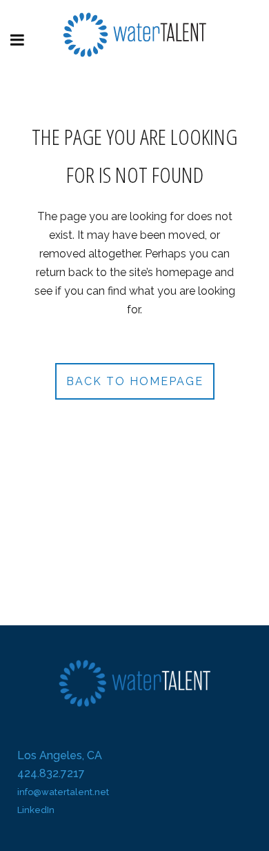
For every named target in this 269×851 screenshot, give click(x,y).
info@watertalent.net (63, 792)
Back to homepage (134, 381)
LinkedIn (35, 810)
